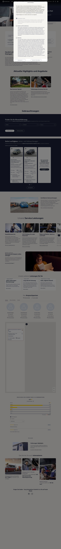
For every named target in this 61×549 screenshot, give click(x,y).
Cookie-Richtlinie (28, 12)
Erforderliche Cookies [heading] (21, 18)
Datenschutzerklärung (39, 12)
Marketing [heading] (19, 37)
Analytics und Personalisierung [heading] (23, 25)
